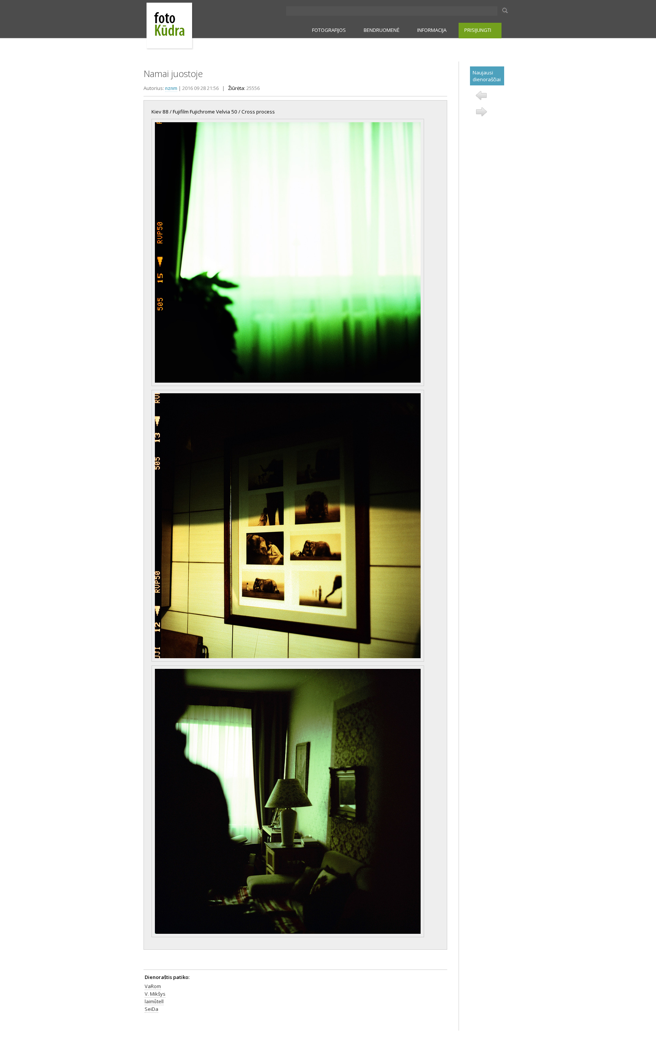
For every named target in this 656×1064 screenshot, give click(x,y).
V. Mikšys (155, 993)
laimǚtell (154, 1001)
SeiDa (151, 1009)
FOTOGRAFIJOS (329, 30)
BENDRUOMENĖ (381, 30)
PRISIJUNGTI (477, 30)
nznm (171, 88)
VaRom (153, 986)
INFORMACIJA (431, 30)
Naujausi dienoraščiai (487, 76)
